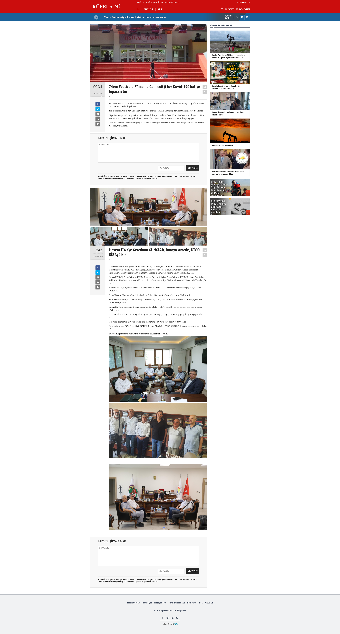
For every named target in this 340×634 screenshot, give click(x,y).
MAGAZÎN (209, 602)
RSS (201, 602)
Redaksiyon (147, 602)
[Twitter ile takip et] (167, 617)
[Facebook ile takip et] (162, 617)
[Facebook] (97, 104)
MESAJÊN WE (158, 2)
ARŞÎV (139, 2)
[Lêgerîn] (247, 17)
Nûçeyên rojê (160, 602)
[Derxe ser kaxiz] (97, 119)
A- (205, 91)
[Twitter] (97, 109)
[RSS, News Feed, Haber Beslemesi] (172, 617)
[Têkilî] (242, 17)
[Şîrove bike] (97, 124)
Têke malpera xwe (177, 602)
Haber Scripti (168, 624)
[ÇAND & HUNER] (139, 9)
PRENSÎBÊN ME (172, 2)
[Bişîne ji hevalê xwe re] (97, 114)
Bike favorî (192, 602)
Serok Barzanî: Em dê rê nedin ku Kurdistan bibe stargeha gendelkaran (137, 18)
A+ (204, 87)
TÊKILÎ (147, 2)
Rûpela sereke (133, 602)
